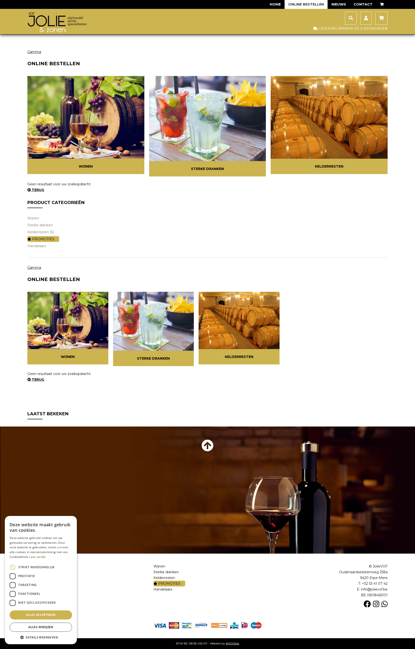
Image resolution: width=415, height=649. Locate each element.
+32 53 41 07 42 (375, 583)
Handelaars (36, 246)
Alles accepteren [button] (40, 615)
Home (275, 4)
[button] (41, 637)
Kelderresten (329, 166)
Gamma (34, 52)
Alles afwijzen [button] (40, 627)
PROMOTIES (42, 239)
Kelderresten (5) (40, 232)
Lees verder (37, 557)
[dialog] (41, 580)
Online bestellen (306, 4)
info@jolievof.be (374, 589)
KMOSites (232, 643)
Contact (363, 4)
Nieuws (338, 4)
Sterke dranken (207, 169)
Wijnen (86, 166)
